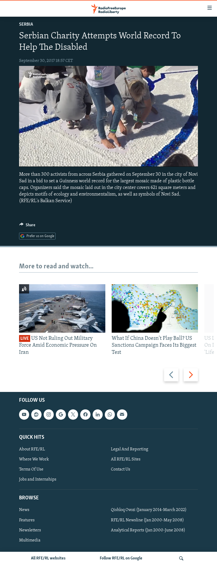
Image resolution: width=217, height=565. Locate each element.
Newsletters (30, 530)
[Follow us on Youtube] (24, 414)
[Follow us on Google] (61, 414)
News (24, 510)
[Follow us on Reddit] (36, 414)
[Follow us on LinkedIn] (98, 414)
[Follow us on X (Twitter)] (73, 414)
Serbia (26, 24)
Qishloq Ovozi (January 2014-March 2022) (149, 510)
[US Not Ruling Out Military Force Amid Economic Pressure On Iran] (62, 308)
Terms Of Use (31, 469)
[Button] (27, 226)
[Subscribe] (122, 414)
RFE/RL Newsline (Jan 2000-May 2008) (147, 520)
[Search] (181, 558)
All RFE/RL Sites (126, 459)
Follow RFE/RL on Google (121, 558)
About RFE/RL (32, 449)
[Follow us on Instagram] (49, 414)
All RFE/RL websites (48, 558)
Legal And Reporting (129, 449)
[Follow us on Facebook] (85, 414)
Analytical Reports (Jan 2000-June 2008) (148, 530)
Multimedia (29, 540)
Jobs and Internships (37, 479)
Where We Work (34, 459)
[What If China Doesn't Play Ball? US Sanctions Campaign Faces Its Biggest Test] (155, 308)
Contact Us (120, 469)
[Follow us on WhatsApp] (110, 414)
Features (27, 520)
